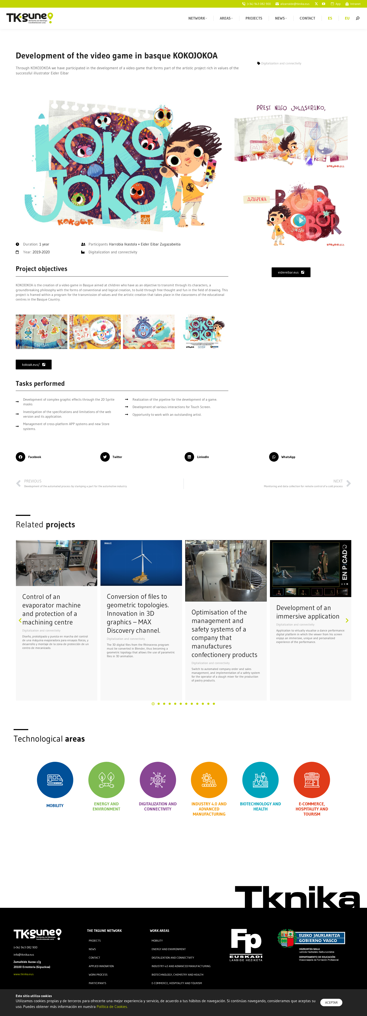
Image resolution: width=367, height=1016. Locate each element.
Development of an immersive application (308, 611)
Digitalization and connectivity (41, 630)
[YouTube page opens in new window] (323, 3)
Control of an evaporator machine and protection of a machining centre (51, 609)
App (338, 4)
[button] (57, 457)
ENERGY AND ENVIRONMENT (106, 806)
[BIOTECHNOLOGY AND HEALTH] (260, 780)
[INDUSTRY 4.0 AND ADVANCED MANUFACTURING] (209, 780)
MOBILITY (55, 805)
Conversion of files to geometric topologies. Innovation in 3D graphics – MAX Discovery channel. (138, 613)
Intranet (355, 4)
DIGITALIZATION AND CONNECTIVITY (158, 806)
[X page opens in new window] (316, 3)
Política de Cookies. (112, 1006)
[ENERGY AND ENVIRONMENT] (106, 780)
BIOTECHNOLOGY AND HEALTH (260, 806)
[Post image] (56, 563)
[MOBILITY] (55, 780)
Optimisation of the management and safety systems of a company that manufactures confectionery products (224, 633)
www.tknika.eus (24, 974)
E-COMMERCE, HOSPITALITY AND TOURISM (312, 809)
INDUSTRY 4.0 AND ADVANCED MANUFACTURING (209, 809)
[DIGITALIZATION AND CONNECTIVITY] (158, 780)
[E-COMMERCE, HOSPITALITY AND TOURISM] (312, 780)
